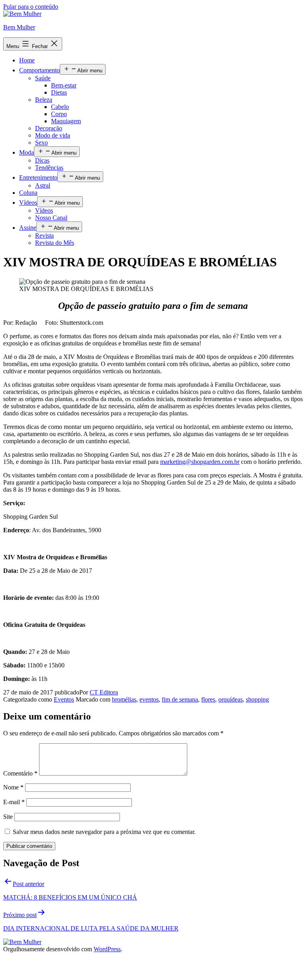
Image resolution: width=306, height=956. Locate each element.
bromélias (124, 699)
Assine (27, 227)
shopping (257, 699)
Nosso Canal (51, 217)
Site (8, 816)
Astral (42, 185)
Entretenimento (38, 177)
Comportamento (39, 70)
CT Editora (104, 692)
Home (27, 60)
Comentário (20, 773)
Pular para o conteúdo (30, 6)
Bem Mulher (19, 27)
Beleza (43, 99)
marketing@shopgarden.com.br (199, 461)
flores (208, 699)
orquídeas (230, 699)
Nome (13, 787)
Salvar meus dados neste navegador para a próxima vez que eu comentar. (104, 831)
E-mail (14, 802)
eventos (149, 699)
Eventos (64, 699)
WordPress (107, 949)
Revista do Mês (54, 242)
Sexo (41, 142)
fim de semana (180, 699)
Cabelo (60, 106)
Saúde (43, 78)
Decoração (48, 128)
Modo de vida (52, 135)
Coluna (28, 192)
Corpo (59, 114)
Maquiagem (66, 121)
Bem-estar (63, 85)
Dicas (42, 160)
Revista (44, 235)
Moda (26, 152)
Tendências (49, 167)
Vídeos (28, 202)
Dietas (59, 92)
